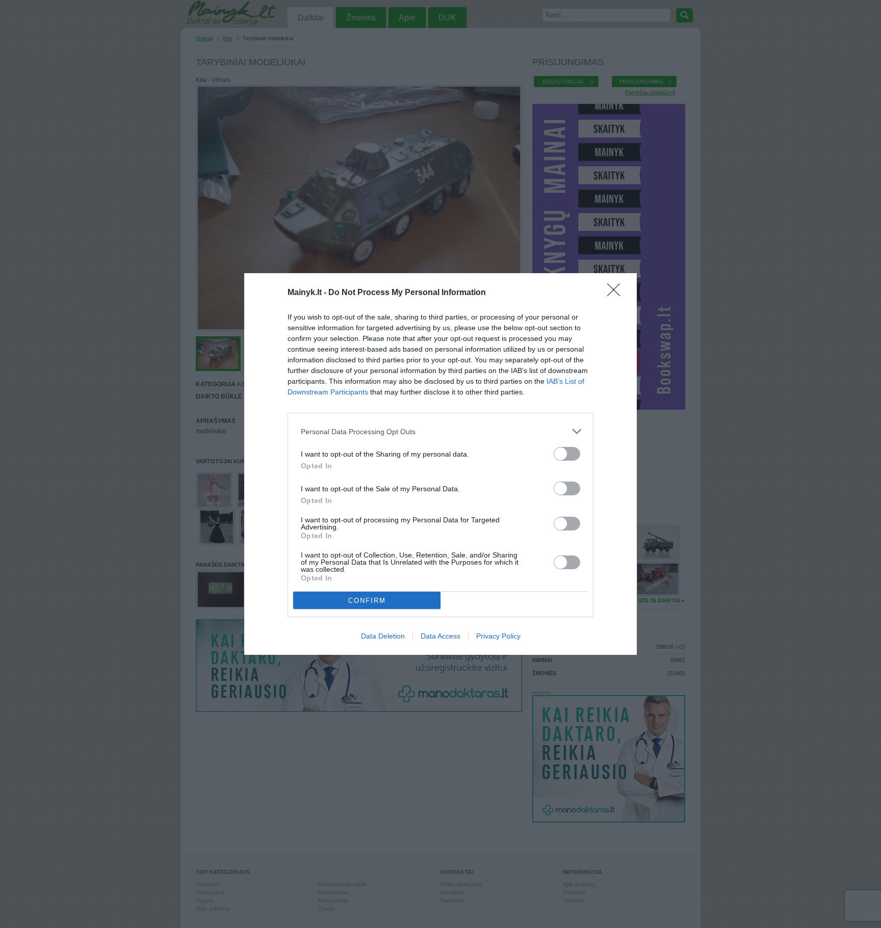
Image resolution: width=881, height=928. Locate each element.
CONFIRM (367, 600)
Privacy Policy (498, 636)
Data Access (440, 636)
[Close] (617, 293)
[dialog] (440, 464)
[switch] (567, 454)
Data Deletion (383, 636)
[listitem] (440, 431)
